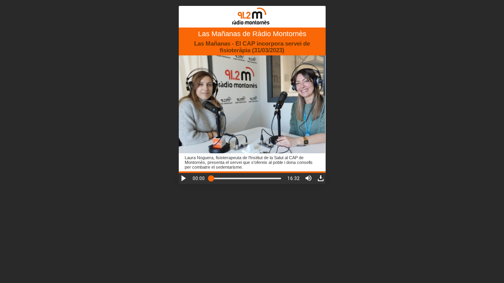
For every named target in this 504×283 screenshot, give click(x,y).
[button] (184, 178)
